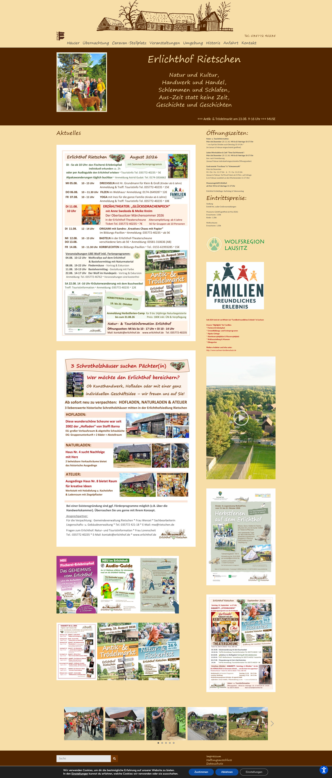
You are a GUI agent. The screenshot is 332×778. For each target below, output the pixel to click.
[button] (241, 417)
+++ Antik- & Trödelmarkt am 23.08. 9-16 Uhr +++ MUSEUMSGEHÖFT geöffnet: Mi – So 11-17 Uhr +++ (234, 119)
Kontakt (249, 43)
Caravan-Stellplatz (129, 43)
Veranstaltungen (164, 43)
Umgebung (193, 43)
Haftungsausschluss (219, 759)
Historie (213, 43)
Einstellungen (79, 774)
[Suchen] (114, 758)
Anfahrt (230, 43)
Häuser (73, 43)
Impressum (213, 756)
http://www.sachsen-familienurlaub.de (221, 350)
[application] (241, 417)
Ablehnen (227, 772)
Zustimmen (201, 772)
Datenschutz (214, 763)
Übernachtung (96, 43)
